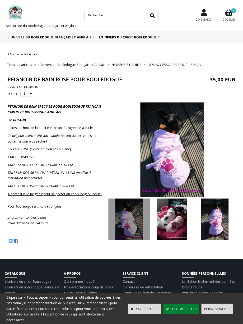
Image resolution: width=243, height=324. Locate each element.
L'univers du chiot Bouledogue (28, 281)
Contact (129, 281)
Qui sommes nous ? (79, 281)
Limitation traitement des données (208, 281)
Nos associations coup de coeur (88, 287)
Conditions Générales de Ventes (147, 293)
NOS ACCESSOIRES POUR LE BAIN (174, 64)
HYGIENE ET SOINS (126, 64)
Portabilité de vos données (202, 293)
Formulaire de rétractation (143, 287)
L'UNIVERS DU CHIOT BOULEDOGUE (128, 37)
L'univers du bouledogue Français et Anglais (49, 37)
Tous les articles (19, 64)
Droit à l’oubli (192, 287)
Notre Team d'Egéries (81, 293)
